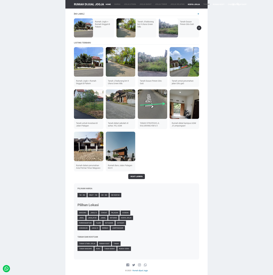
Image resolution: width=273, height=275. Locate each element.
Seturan (113, 218)
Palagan (114, 213)
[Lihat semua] (198, 14)
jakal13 (93, 213)
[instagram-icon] (139, 265)
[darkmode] (233, 4)
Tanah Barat (109, 249)
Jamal (103, 218)
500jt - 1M (93, 195)
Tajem (98, 223)
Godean (125, 213)
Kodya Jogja (126, 218)
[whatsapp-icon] (145, 265)
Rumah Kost (104, 244)
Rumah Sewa (124, 249)
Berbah (105, 228)
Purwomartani (85, 223)
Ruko (98, 249)
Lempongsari (117, 228)
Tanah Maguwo (85, 249)
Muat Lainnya (137, 176)
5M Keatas (115, 195)
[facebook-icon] (128, 265)
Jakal (81, 218)
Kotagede (109, 223)
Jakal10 (95, 228)
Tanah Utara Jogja (87, 244)
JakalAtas (92, 218)
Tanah (116, 244)
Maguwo (82, 213)
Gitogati (120, 223)
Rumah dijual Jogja (89, 4)
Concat (104, 213)
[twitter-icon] (134, 265)
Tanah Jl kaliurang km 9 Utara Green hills (145, 24)
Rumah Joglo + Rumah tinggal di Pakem (102, 24)
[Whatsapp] (6, 268)
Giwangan (83, 228)
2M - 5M (104, 195)
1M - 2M (82, 195)
